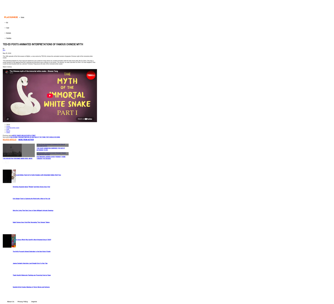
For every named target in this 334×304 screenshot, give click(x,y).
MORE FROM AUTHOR (26, 140)
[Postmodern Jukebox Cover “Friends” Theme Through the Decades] (53, 153)
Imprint (34, 302)
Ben (4, 50)
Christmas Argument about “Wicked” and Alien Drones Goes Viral (31, 187)
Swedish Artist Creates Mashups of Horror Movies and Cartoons (31, 287)
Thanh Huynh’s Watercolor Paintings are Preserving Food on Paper (32, 275)
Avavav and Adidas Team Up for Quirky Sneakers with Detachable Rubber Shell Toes (37, 175)
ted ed (8, 131)
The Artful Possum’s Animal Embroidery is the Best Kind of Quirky (32, 251)
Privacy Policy (23, 302)
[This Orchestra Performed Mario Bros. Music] (19, 150)
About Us (10, 302)
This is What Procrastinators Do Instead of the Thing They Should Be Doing (35, 137)
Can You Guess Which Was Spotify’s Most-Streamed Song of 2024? (32, 239)
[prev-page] (4, 162)
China (8, 126)
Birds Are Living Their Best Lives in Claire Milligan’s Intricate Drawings (33, 210)
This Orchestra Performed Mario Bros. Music (17, 158)
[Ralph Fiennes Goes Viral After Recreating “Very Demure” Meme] (7, 175)
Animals (8, 33)
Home (22, 17)
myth (7, 129)
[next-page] (7, 162)
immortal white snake (12, 127)
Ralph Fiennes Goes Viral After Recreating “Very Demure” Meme (31, 222)
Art (7, 22)
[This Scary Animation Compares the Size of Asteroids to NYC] (53, 145)
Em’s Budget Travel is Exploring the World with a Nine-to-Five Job (31, 198)
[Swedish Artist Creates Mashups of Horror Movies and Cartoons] (7, 241)
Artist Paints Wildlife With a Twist (24, 135)
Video (8, 132)
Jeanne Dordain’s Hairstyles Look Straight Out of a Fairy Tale (30, 263)
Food (7, 28)
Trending (8, 38)
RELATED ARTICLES (9, 140)
